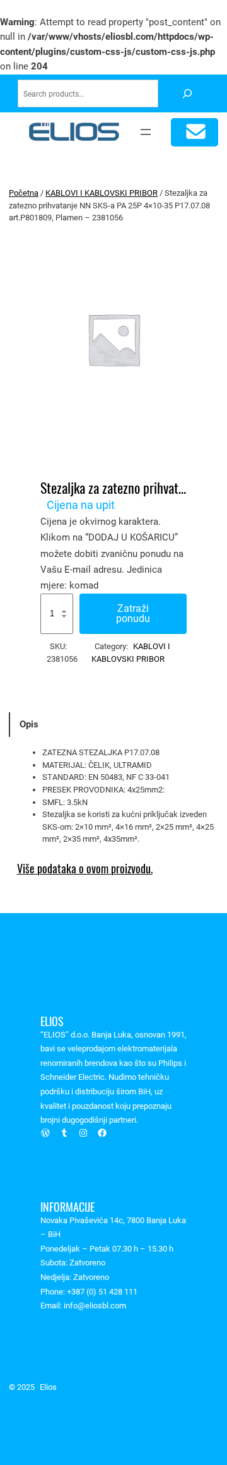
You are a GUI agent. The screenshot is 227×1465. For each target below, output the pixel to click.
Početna (23, 193)
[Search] (187, 94)
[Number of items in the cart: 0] (194, 132)
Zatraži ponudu (133, 613)
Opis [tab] (29, 724)
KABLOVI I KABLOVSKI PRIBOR (101, 193)
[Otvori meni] (145, 132)
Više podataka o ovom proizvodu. (85, 868)
